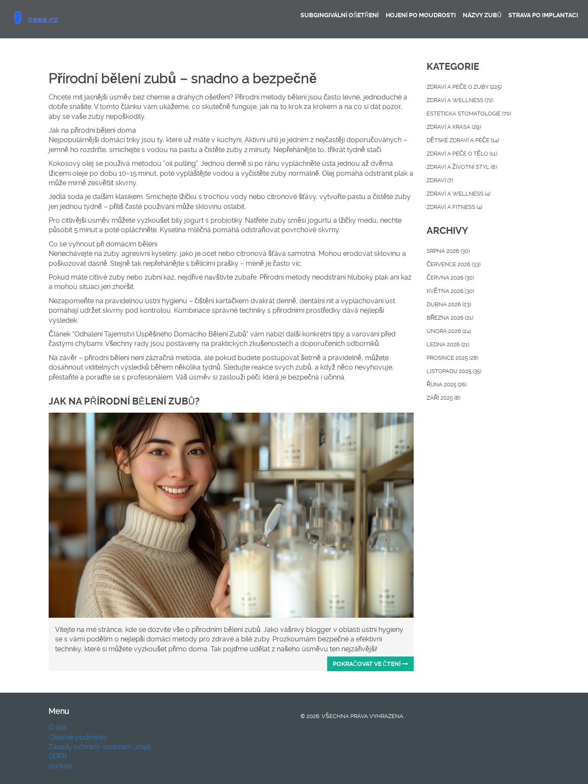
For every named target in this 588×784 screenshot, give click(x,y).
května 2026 (450, 291)
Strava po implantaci (543, 15)
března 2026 (450, 317)
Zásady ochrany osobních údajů (100, 747)
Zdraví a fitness (454, 207)
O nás (58, 727)
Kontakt (61, 766)
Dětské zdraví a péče (463, 140)
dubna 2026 (449, 304)
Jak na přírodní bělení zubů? (124, 401)
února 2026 (449, 331)
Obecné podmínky (78, 737)
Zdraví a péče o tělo (462, 153)
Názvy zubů (482, 15)
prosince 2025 (452, 358)
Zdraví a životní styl (462, 167)
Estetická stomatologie (469, 113)
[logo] (70, 19)
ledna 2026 (448, 344)
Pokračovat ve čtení (367, 663)
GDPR (58, 756)
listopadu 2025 (454, 371)
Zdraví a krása (454, 127)
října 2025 (447, 384)
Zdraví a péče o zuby (464, 87)
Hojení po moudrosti (421, 15)
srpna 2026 (448, 251)
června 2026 (450, 277)
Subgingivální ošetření (339, 15)
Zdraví (440, 180)
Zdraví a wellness (460, 100)
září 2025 (443, 398)
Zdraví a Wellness (458, 193)
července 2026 (453, 264)
